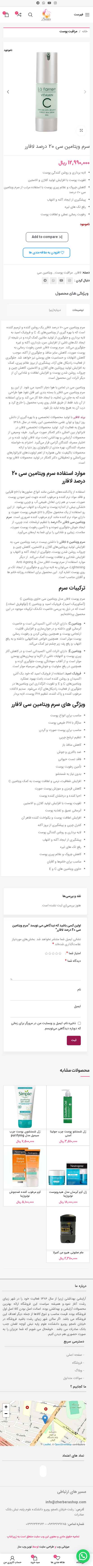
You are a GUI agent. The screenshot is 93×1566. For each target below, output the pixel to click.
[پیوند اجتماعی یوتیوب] (49, 3)
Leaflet (47, 1444)
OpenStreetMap (63, 1444)
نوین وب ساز (25, 1547)
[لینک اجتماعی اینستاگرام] (55, 3)
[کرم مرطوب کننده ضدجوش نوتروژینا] (25, 1167)
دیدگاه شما (73, 961)
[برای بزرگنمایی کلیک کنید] (81, 131)
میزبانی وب (63, 1547)
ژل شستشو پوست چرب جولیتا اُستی (68, 1133)
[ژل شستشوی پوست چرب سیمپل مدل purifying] (25, 1106)
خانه (84, 31)
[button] (85, 91)
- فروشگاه (78, 1363)
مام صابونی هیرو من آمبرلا (68, 1252)
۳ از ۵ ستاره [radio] (53, 953)
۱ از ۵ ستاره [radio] (60, 953)
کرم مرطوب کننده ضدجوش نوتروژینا (25, 1194)
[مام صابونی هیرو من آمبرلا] (68, 1228)
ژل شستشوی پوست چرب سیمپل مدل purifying (24, 1133)
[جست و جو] (30, 14)
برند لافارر (78, 417)
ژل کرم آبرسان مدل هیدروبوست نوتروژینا (68, 1194)
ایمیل (77, 1006)
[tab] (78, 310)
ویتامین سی (44, 272)
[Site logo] (46, 15)
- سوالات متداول (73, 1378)
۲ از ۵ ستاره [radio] (56, 953)
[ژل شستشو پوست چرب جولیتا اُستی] (68, 1106)
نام (79, 989)
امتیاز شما (73, 953)
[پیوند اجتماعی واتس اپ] (43, 3)
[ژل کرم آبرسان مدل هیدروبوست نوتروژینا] (68, 1167)
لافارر (78, 272)
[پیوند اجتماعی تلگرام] (38, 3)
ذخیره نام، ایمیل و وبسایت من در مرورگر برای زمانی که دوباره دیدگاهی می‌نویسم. (46, 1026)
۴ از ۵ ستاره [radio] (49, 953)
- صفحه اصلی (75, 1355)
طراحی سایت (46, 1547)
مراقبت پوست (68, 31)
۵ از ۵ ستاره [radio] (46, 953)
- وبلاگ (79, 1370)
